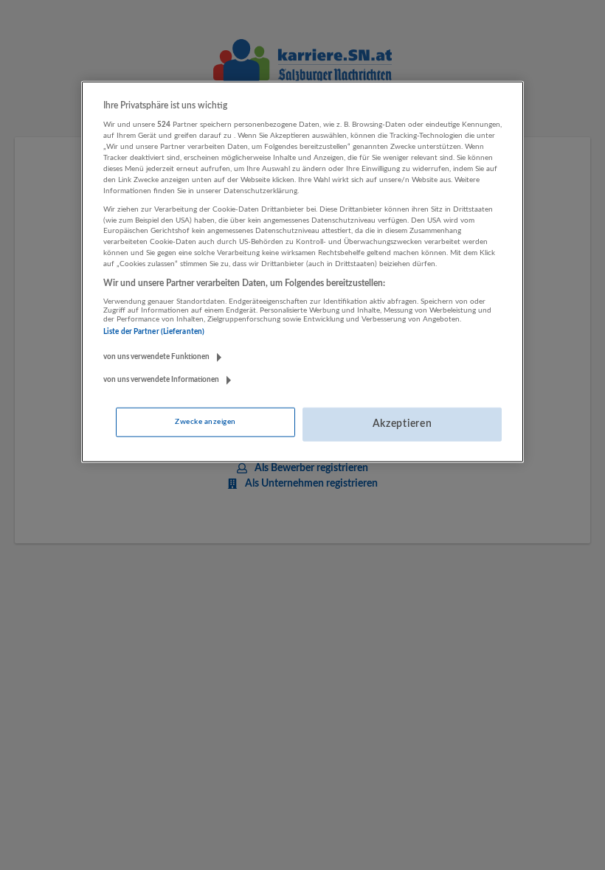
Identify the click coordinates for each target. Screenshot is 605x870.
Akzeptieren (402, 424)
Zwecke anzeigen (205, 421)
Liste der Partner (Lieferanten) (153, 331)
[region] (302, 272)
